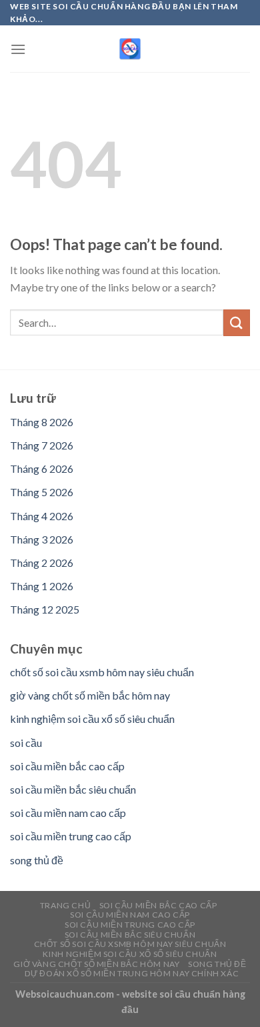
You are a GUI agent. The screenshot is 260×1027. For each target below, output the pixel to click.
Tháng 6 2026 (41, 468)
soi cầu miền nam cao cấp (68, 812)
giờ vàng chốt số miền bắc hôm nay (90, 695)
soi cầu (26, 742)
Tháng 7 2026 (41, 445)
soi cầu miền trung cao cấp (70, 836)
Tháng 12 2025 (44, 609)
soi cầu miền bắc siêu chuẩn (73, 789)
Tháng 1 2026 (41, 586)
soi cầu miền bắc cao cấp (67, 766)
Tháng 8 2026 (41, 421)
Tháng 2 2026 (41, 562)
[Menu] (18, 49)
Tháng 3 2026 (41, 539)
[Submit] (236, 322)
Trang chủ (65, 905)
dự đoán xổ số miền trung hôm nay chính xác (132, 973)
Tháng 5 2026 (41, 491)
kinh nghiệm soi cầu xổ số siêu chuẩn (92, 718)
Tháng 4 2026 (41, 515)
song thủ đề (36, 860)
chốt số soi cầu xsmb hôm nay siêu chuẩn (102, 672)
